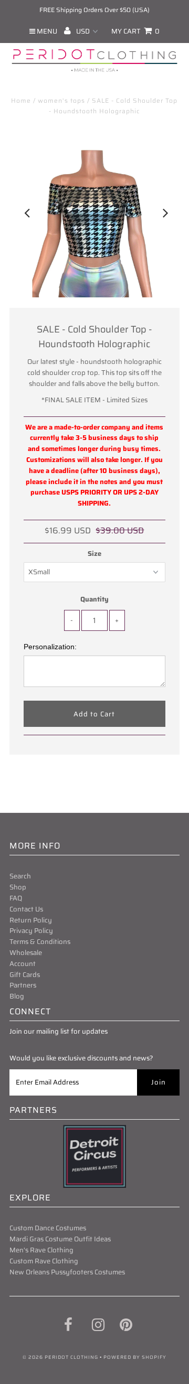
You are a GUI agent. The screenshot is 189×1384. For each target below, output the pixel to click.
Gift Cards (24, 974)
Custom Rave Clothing (43, 1261)
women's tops (61, 100)
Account (22, 963)
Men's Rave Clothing (41, 1250)
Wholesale (25, 952)
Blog (16, 996)
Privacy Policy (31, 930)
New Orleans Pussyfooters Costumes (67, 1272)
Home (21, 100)
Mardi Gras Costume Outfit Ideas (60, 1238)
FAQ (15, 898)
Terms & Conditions (39, 941)
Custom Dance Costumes (47, 1227)
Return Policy (30, 920)
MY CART (135, 31)
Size (94, 554)
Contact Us (26, 909)
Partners (22, 985)
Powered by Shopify (134, 1357)
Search (20, 876)
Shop (17, 887)
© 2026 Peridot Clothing (60, 1357)
